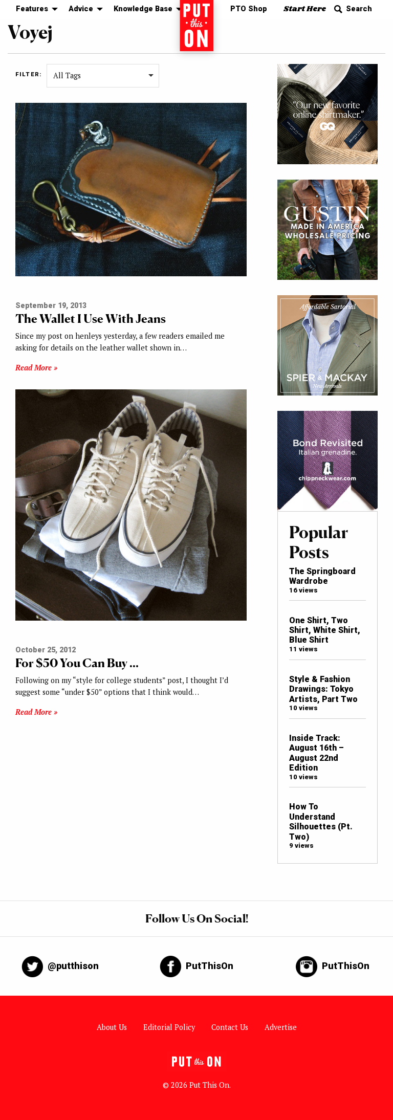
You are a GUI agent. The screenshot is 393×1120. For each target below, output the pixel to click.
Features (32, 9)
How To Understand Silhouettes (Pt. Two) (321, 821)
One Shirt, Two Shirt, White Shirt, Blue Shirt (324, 630)
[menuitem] (34, 9)
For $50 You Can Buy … (77, 662)
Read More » (36, 367)
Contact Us (229, 1027)
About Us (112, 1027)
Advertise (281, 1027)
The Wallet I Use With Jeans (90, 318)
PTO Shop (248, 9)
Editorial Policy (169, 1027)
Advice (81, 9)
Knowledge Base (143, 9)
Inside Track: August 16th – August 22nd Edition (316, 753)
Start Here (304, 9)
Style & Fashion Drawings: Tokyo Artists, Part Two (323, 689)
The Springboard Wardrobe (322, 576)
